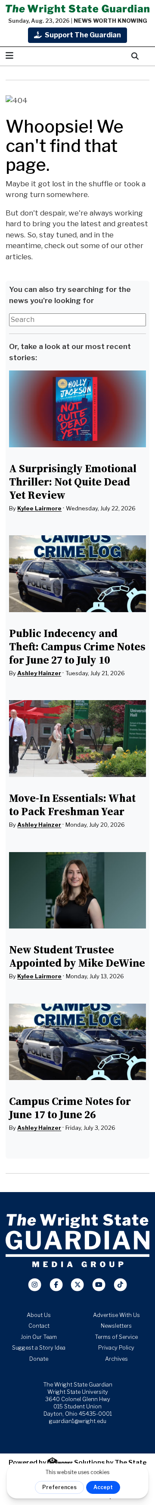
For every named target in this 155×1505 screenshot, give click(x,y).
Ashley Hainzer (39, 673)
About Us (39, 1315)
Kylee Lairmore (39, 508)
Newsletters (116, 1326)
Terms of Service (116, 1337)
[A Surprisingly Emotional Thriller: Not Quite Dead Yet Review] (77, 408)
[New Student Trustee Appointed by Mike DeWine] (77, 890)
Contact (39, 1326)
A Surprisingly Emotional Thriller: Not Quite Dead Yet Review (72, 481)
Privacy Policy (116, 1347)
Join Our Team (39, 1337)
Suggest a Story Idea (38, 1347)
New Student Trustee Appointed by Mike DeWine (77, 956)
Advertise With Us (116, 1315)
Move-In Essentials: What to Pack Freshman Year (72, 805)
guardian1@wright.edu (77, 1421)
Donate (38, 1359)
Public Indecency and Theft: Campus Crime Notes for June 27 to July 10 (77, 646)
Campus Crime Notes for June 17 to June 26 (70, 1108)
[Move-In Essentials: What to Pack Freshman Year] (77, 738)
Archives (116, 1359)
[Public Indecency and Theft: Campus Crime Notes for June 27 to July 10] (77, 573)
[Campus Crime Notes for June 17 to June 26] (77, 1042)
